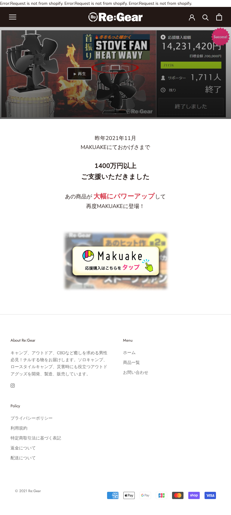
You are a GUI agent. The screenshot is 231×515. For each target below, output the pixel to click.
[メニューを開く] (12, 17)
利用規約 (19, 428)
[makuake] (115, 232)
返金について (23, 448)
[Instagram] (13, 385)
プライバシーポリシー (32, 418)
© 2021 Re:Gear (28, 491)
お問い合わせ (135, 372)
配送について (23, 458)
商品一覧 (131, 362)
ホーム (129, 352)
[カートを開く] (219, 17)
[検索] (205, 17)
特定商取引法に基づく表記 (36, 438)
